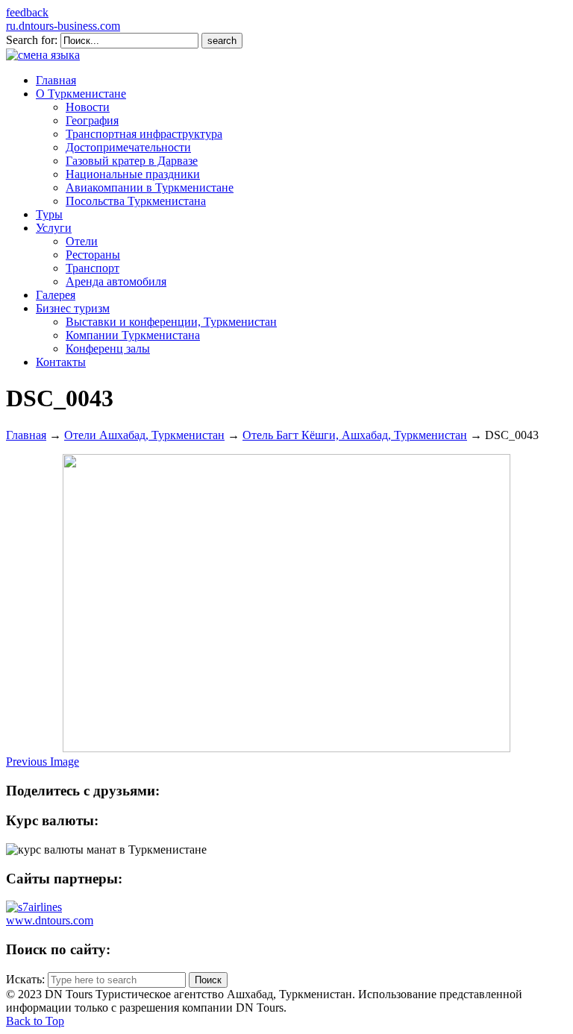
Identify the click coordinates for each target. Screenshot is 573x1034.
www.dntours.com (49, 920)
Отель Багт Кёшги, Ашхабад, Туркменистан (354, 435)
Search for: (31, 40)
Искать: (25, 979)
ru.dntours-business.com (63, 25)
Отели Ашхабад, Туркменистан (144, 435)
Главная (26, 435)
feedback (27, 12)
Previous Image (42, 761)
